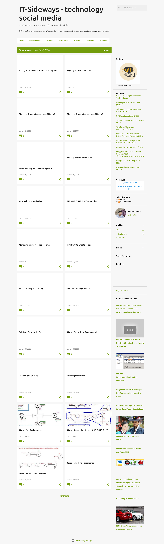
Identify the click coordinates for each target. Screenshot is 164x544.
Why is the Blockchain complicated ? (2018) (125, 128)
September (122, 234)
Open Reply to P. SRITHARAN (127, 499)
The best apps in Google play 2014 (130, 156)
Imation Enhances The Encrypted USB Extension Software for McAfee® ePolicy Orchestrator (129, 308)
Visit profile (132, 215)
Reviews (50, 41)
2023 (118, 230)
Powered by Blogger (83, 541)
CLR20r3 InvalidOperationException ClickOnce (126, 377)
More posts (64, 496)
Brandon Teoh (134, 211)
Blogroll (78, 41)
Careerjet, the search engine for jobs (130, 187)
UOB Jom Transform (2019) (127, 116)
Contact (90, 41)
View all (106, 50)
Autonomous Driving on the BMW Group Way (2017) (128, 141)
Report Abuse (122, 291)
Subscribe (104, 41)
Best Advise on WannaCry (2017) (129, 147)
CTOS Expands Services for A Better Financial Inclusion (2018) (129, 135)
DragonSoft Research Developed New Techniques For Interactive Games (129, 393)
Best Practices (35, 41)
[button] (60, 92)
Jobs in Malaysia (130, 183)
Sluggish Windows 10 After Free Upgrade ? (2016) (129, 153)
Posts (122, 199)
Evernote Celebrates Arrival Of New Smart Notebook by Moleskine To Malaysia (130, 343)
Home (21, 41)
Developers (63, 41)
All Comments (126, 202)
